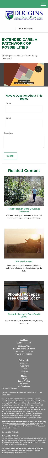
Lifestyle (24, 378)
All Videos (24, 383)
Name (8, 103)
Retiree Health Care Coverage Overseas (24, 210)
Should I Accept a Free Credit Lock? (24, 315)
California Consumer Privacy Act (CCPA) (22, 424)
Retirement (24, 363)
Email (8, 118)
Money (24, 376)
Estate (24, 368)
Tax (24, 373)
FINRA (22, 453)
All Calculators (24, 386)
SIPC (26, 453)
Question (8, 133)
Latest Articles (24, 381)
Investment (24, 365)
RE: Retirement (24, 261)
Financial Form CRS (11, 388)
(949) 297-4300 (26, 28)
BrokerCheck (6, 395)
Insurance (24, 371)
